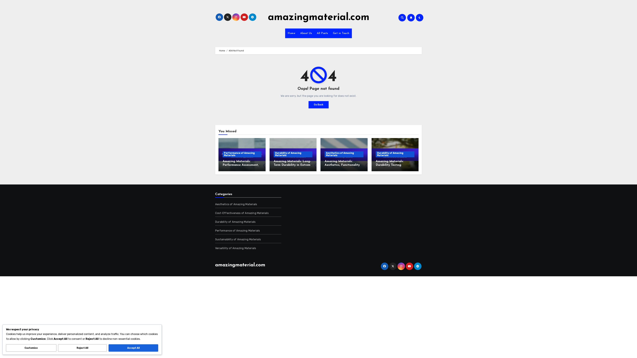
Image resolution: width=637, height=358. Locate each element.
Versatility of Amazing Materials (235, 248)
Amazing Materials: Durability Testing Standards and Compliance (395, 165)
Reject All (82, 348)
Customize (31, 348)
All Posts (322, 33)
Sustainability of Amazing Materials (238, 239)
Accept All (133, 348)
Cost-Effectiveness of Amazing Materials (242, 213)
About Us (306, 33)
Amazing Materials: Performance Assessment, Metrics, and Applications (241, 165)
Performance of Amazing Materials (239, 154)
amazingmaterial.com (318, 18)
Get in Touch (341, 33)
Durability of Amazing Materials (288, 154)
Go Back (318, 104)
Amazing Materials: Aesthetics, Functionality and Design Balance (342, 165)
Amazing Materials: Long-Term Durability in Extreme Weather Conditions (293, 165)
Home (291, 33)
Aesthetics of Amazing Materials (340, 154)
